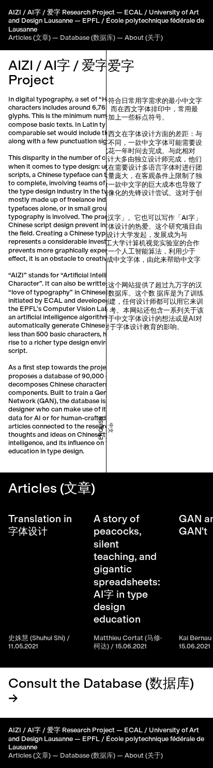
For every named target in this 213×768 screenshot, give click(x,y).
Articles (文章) (29, 37)
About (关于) (144, 37)
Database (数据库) (87, 37)
